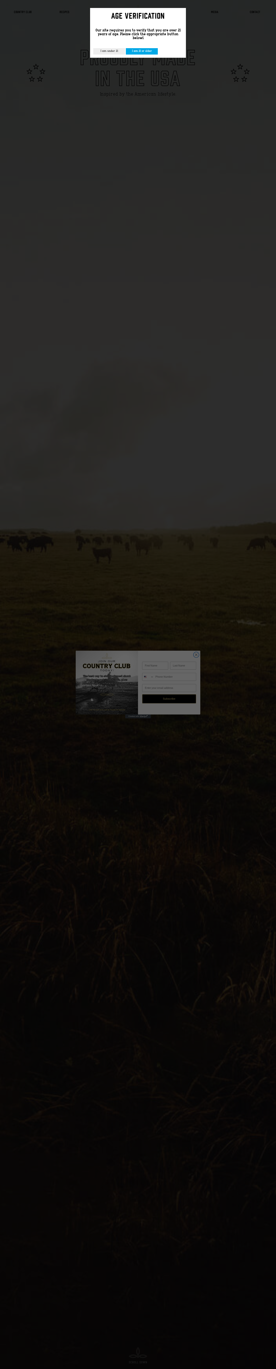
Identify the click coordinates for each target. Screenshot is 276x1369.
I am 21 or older (142, 51)
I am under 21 (109, 51)
